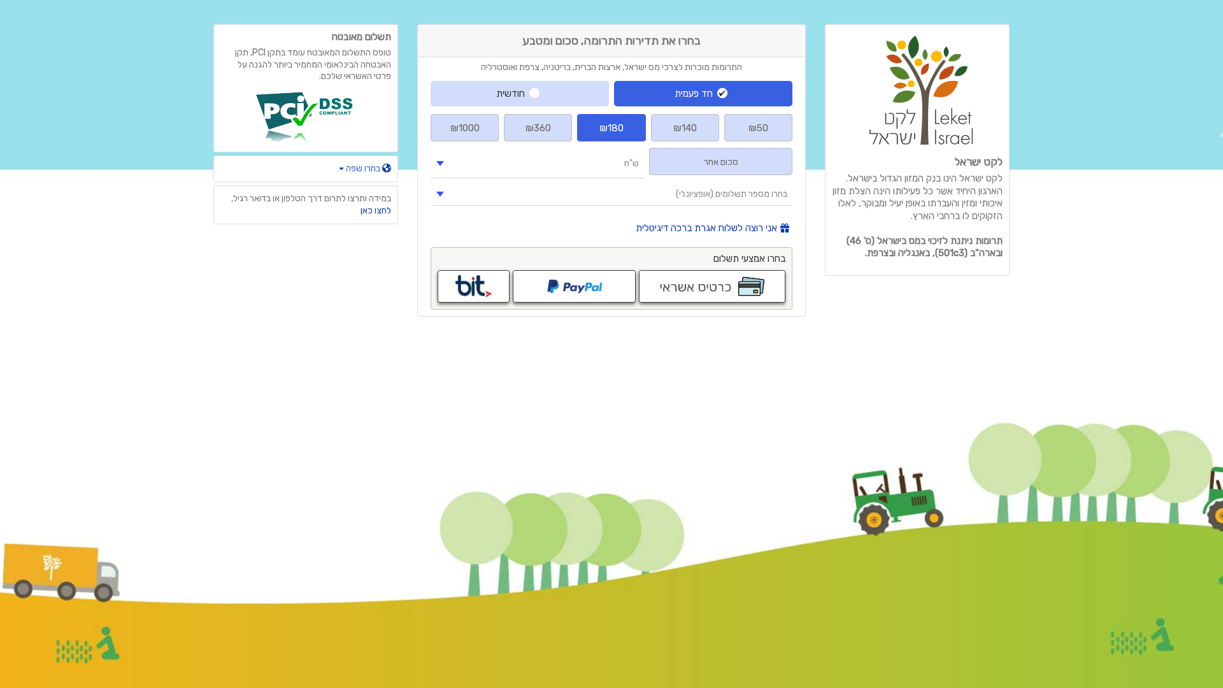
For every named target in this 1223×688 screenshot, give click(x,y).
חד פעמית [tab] (694, 93)
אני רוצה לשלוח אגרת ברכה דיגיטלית (706, 228)
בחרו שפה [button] (363, 168)
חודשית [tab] (510, 93)
